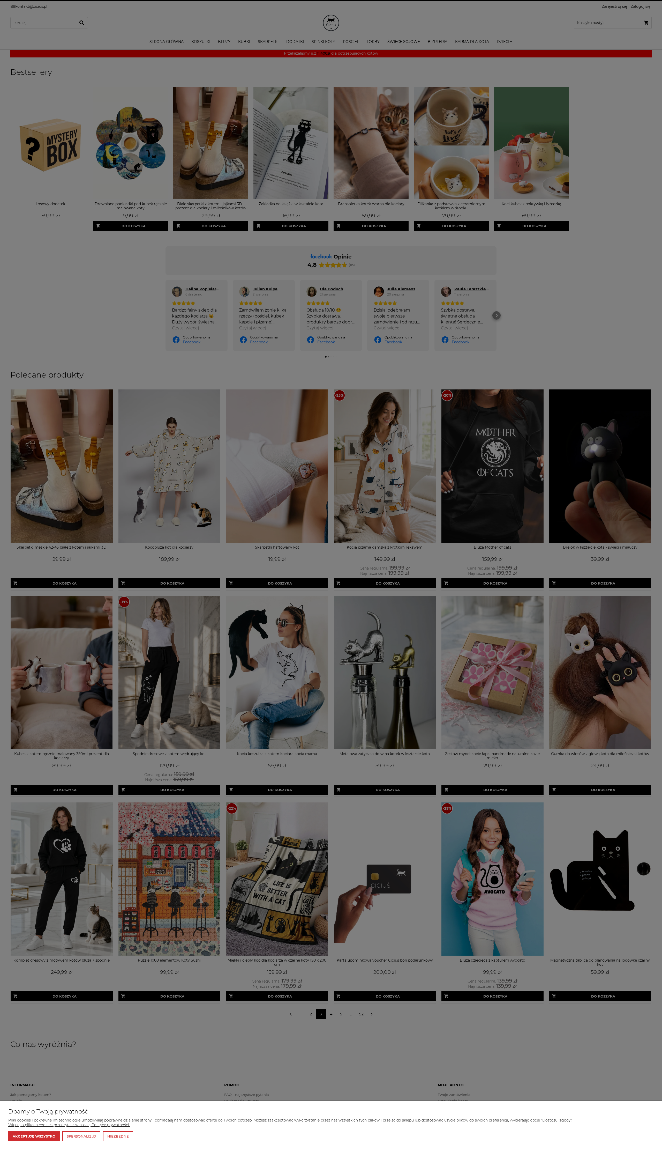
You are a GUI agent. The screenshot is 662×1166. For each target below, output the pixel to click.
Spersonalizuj (81, 1136)
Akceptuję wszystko (34, 1136)
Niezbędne (118, 1136)
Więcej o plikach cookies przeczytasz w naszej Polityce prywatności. (69, 1125)
